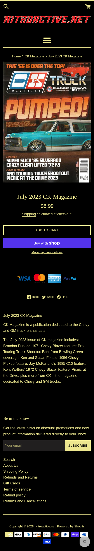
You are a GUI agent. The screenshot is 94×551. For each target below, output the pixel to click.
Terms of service (17, 489)
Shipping (29, 214)
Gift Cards (11, 483)
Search (9, 460)
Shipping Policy (15, 471)
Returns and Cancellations (24, 501)
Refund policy (14, 495)
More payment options (47, 252)
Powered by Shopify (71, 526)
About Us (10, 465)
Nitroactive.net (45, 526)
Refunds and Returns (20, 477)
